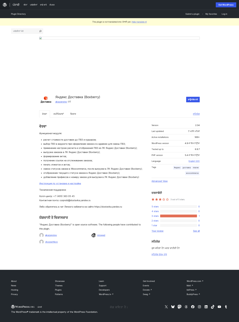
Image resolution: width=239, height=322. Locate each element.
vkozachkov (51, 241)
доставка (187, 168)
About (14, 281)
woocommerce (192, 173)
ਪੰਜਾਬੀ (39, 307)
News (13, 285)
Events (146, 285)
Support (102, 285)
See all (196, 231)
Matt (190, 285)
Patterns (59, 294)
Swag (146, 294)
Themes (59, 285)
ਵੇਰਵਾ (44, 114)
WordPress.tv (106, 294)
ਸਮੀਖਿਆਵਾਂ (59, 114)
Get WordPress (226, 5)
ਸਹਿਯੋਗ (196, 114)
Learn (101, 281)
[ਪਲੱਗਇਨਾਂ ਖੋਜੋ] (40, 31)
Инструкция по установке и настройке (60, 183)
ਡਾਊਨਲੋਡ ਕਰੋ (193, 99)
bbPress (192, 290)
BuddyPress (193, 294)
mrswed (101, 235)
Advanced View (160, 181)
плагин (196, 168)
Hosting (14, 290)
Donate (147, 290)
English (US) (194, 161)
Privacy (14, 294)
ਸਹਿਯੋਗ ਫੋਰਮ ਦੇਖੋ (159, 254)
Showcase (60, 281)
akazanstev (61, 101)
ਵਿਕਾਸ (73, 114)
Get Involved (149, 281)
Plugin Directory (18, 14)
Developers (104, 290)
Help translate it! (139, 22)
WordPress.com (195, 281)
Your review (157, 231)
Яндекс (177, 168)
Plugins (58, 290)
